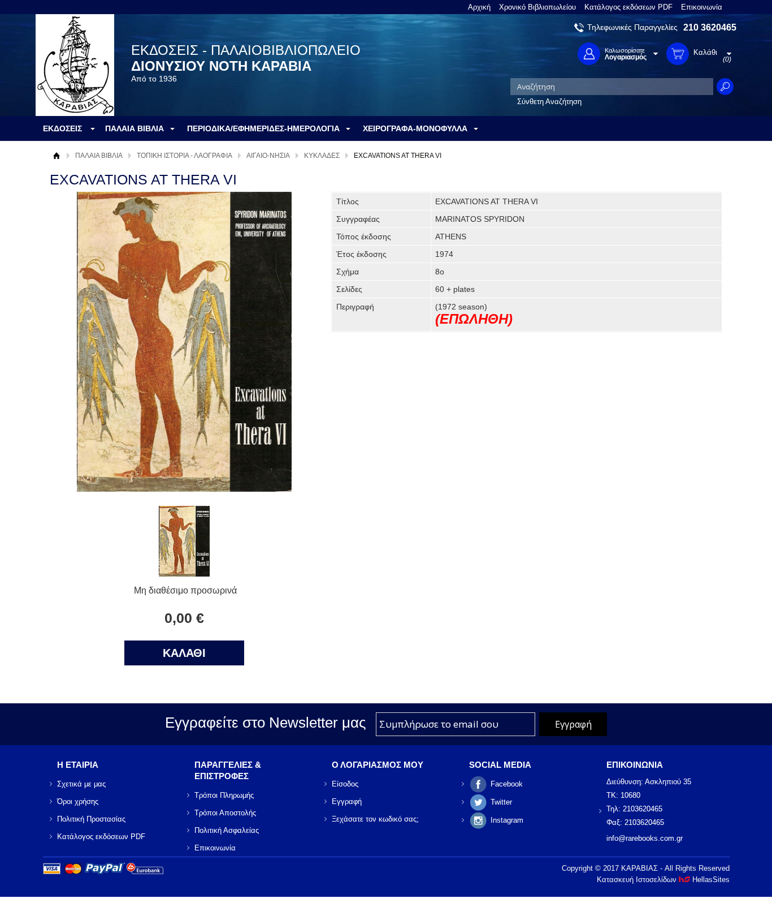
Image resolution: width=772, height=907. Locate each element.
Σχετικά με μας (81, 784)
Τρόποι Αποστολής (225, 813)
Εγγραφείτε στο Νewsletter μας (265, 722)
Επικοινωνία (701, 7)
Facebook (507, 784)
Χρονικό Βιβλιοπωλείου (537, 7)
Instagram (507, 820)
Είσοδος (345, 784)
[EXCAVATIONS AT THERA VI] (184, 573)
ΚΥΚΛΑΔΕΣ (322, 156)
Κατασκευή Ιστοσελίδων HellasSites (663, 879)
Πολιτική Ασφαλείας (226, 830)
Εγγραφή (347, 801)
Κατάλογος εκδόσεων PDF (628, 7)
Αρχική (479, 7)
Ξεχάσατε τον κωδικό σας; (375, 819)
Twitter (501, 802)
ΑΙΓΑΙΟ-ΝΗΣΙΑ (268, 156)
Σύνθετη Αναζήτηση (549, 101)
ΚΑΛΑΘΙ (184, 653)
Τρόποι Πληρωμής (224, 795)
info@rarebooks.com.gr (644, 838)
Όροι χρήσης (77, 801)
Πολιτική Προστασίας (91, 819)
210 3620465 (709, 27)
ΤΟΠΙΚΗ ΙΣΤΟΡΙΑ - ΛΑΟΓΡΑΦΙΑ (184, 156)
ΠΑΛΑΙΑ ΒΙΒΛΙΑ (99, 156)
